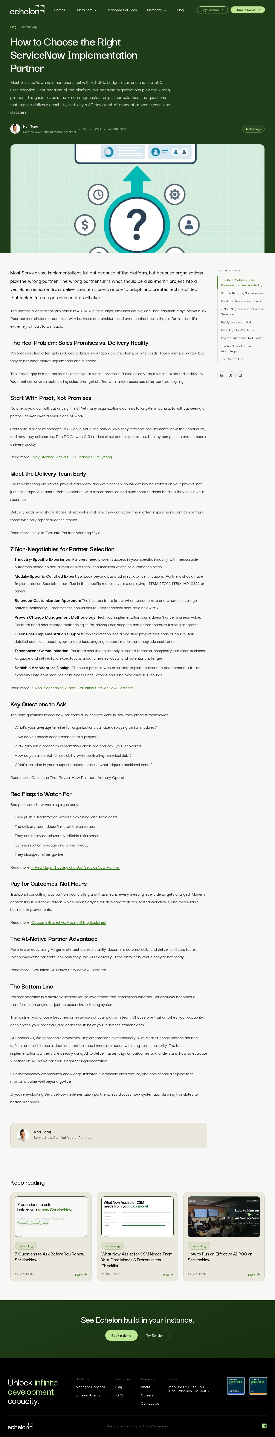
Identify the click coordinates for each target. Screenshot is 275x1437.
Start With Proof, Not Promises (242, 292)
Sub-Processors (155, 1426)
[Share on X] (231, 375)
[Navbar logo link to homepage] (27, 9)
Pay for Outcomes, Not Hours (242, 337)
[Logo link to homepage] (20, 1426)
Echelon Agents (88, 1395)
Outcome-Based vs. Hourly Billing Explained (68, 922)
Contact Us (150, 1403)
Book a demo (121, 1335)
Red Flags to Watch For (237, 329)
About (145, 1387)
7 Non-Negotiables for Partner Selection (242, 311)
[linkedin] (264, 1426)
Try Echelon (154, 1335)
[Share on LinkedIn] (221, 375)
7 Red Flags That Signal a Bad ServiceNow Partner (75, 866)
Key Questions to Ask (236, 321)
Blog (13, 26)
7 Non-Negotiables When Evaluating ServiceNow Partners (82, 687)
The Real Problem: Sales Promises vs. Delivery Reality (241, 282)
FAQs (119, 1395)
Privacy (112, 1426)
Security (130, 1426)
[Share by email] (240, 375)
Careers (147, 1395)
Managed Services (90, 1387)
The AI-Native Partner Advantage (236, 348)
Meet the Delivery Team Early (241, 300)
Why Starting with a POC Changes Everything (71, 456)
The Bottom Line (232, 358)
